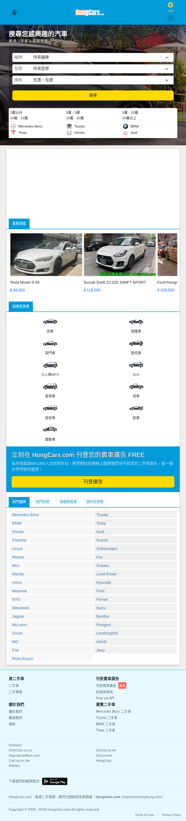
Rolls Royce (22, 659)
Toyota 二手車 (106, 717)
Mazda (18, 574)
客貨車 (50, 396)
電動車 (50, 439)
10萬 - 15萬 (19, 118)
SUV (136, 375)
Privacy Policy (171, 815)
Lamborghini (107, 633)
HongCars (103, 760)
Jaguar (18, 616)
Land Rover (106, 574)
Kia (99, 557)
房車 (50, 331)
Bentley (102, 616)
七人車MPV (50, 375)
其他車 (50, 418)
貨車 (136, 396)
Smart (17, 633)
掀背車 (136, 353)
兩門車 (50, 353)
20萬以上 (129, 118)
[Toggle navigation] (170, 18)
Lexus (17, 549)
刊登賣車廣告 (110, 685)
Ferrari (102, 599)
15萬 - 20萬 (75, 118)
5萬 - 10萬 (130, 112)
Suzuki (102, 540)
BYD (16, 599)
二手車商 (15, 691)
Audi (100, 532)
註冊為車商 (104, 691)
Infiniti (101, 642)
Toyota (102, 515)
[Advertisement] (93, 183)
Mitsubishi (21, 608)
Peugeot (103, 625)
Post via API (105, 697)
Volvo (17, 582)
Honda (18, 532)
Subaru (102, 565)
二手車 (14, 685)
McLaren (19, 625)
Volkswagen (106, 549)
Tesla (101, 523)
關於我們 (15, 711)
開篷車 (136, 331)
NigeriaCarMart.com (24, 755)
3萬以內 (16, 112)
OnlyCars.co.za (20, 750)
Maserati (19, 591)
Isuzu (101, 608)
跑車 (136, 418)
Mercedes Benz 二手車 (113, 711)
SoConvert (104, 755)
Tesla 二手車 (105, 730)
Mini (15, 565)
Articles (14, 766)
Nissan (18, 557)
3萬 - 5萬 (73, 112)
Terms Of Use (144, 815)
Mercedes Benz (25, 515)
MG (15, 642)
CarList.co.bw (19, 760)
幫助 (12, 723)
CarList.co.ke (106, 750)
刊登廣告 (93, 481)
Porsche (19, 540)
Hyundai (103, 582)
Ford (100, 591)
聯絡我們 (15, 717)
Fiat (15, 650)
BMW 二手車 (105, 723)
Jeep (100, 650)
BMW (17, 523)
